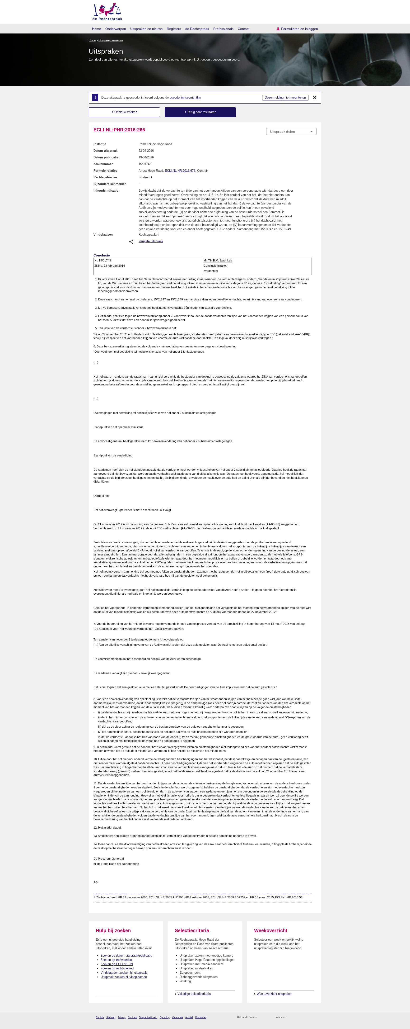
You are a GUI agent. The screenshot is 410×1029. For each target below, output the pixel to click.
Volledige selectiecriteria (194, 994)
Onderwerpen (115, 29)
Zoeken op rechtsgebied (117, 968)
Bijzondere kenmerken (109, 184)
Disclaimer (200, 1017)
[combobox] (291, 131)
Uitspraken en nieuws (146, 29)
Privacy (122, 1017)
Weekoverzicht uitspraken (274, 994)
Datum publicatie (105, 157)
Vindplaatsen (103, 234)
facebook (295, 1017)
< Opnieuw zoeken (124, 112)
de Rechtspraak (197, 29)
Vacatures (177, 1017)
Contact (243, 29)
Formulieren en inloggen (299, 29)
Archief (189, 1017)
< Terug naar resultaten (200, 112)
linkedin (307, 1017)
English (100, 1017)
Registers (174, 29)
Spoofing (165, 1017)
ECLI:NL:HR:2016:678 (180, 170)
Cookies (132, 1017)
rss (261, 1017)
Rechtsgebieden (105, 177)
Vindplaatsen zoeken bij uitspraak (124, 972)
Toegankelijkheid (148, 1017)
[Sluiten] (315, 97)
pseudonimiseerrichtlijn (185, 97)
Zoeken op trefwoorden (116, 960)
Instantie (99, 144)
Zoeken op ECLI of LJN (117, 964)
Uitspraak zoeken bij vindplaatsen (124, 977)
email (267, 1017)
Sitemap (110, 1017)
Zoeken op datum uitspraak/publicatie (126, 955)
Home (96, 29)
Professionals (223, 29)
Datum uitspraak (105, 150)
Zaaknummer (103, 164)
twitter (289, 1017)
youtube (314, 1017)
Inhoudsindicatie (105, 190)
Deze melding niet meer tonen (285, 97)
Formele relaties (105, 170)
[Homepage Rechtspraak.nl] (105, 11)
